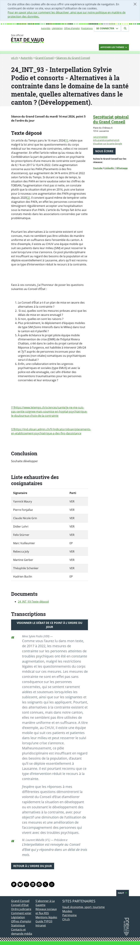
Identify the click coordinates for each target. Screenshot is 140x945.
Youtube (98, 168)
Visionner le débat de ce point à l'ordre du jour (49, 625)
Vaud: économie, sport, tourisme (83, 907)
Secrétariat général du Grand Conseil (111, 119)
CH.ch (66, 919)
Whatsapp (122, 168)
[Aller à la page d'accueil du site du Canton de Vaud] (34, 38)
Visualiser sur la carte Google (107, 143)
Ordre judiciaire (21, 909)
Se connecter (105, 28)
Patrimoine (69, 915)
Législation (57, 28)
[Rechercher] (125, 28)
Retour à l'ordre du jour (32, 866)
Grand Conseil (44, 58)
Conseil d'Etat (20, 905)
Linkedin (109, 168)
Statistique (18, 925)
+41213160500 (100, 136)
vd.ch (14, 58)
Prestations (87, 28)
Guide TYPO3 (44, 921)
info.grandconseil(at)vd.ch (106, 140)
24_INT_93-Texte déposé (33, 601)
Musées (67, 911)
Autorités (45, 28)
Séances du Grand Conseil (73, 58)
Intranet (41, 925)
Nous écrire (104, 151)
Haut (121, 892)
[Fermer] (135, 4)
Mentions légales (46, 917)
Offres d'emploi (72, 28)
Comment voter (21, 913)
